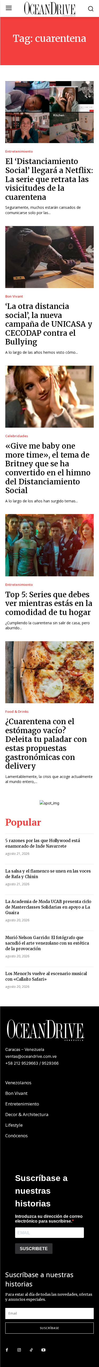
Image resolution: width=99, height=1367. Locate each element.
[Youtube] (43, 1350)
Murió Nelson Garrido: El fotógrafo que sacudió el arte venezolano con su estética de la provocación (47, 943)
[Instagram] (19, 1350)
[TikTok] (31, 1350)
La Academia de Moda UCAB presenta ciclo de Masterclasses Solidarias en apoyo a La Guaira (48, 907)
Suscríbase (49, 1328)
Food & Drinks (17, 711)
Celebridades (16, 436)
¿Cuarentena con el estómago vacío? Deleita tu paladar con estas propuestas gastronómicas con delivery (46, 744)
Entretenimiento (19, 151)
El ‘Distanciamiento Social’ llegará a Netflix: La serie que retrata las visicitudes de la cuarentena (49, 179)
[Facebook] (7, 1350)
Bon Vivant (14, 296)
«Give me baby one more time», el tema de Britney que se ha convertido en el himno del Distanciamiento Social (48, 468)
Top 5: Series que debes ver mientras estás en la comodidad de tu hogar (48, 603)
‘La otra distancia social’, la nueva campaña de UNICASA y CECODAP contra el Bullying (48, 324)
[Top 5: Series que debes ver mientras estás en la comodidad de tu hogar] (49, 545)
